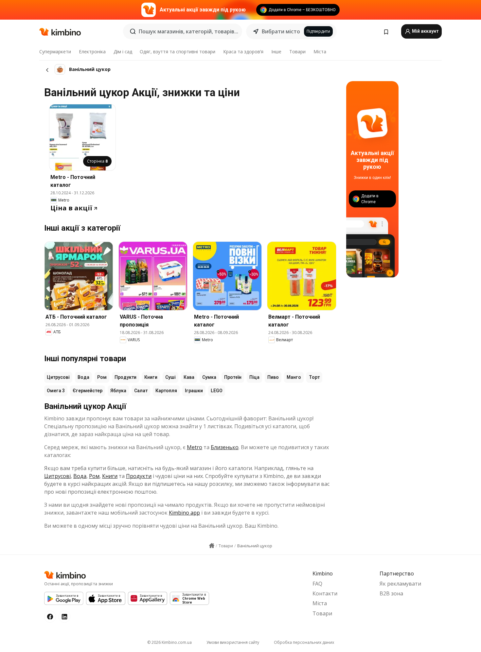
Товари (297, 51)
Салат (141, 390)
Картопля (166, 390)
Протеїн (232, 377)
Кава (189, 377)
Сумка (209, 377)
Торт (314, 377)
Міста (319, 51)
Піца (254, 377)
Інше (276, 51)
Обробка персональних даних (304, 642)
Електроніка (92, 51)
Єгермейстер (87, 390)
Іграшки (194, 390)
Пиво (273, 377)
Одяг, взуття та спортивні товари (177, 51)
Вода (83, 377)
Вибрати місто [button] (281, 31)
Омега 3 (56, 390)
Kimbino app (184, 512)
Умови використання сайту (232, 642)
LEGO (217, 390)
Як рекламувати (400, 583)
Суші (170, 377)
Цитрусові (58, 377)
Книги (150, 377)
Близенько (225, 447)
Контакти (324, 593)
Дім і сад (123, 51)
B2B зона (391, 593)
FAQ (317, 583)
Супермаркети (55, 51)
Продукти (125, 377)
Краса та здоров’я (243, 51)
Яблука (118, 390)
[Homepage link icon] (211, 545)
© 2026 (169, 642)
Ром (102, 377)
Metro (194, 447)
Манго (294, 377)
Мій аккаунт (424, 31)
